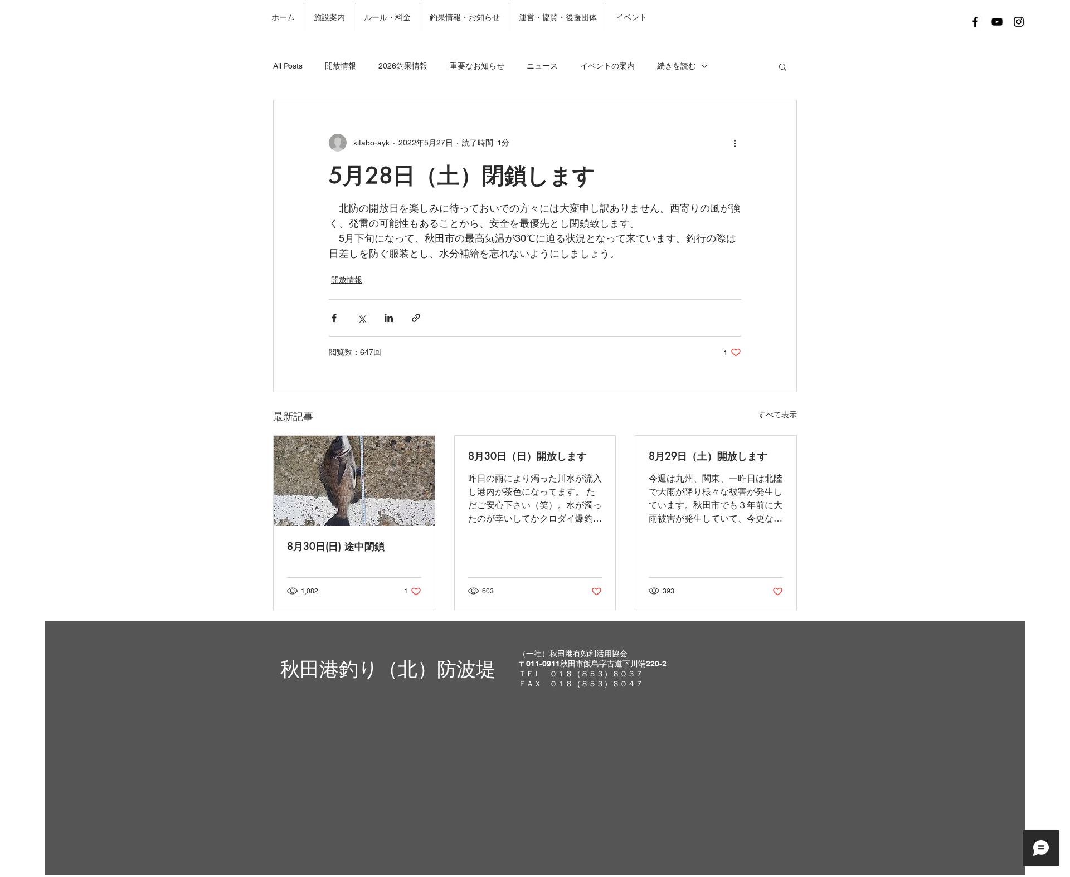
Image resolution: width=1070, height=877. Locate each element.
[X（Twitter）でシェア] (361, 318)
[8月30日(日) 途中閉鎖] (354, 481)
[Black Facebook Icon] (975, 21)
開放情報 (340, 65)
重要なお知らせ (477, 65)
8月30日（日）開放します (527, 455)
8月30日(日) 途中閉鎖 (336, 546)
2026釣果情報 (402, 65)
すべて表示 (777, 414)
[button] (782, 66)
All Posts (288, 65)
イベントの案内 (607, 65)
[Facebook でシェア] (334, 318)
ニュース (542, 65)
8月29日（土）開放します (708, 455)
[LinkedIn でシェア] (388, 318)
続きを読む (676, 65)
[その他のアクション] (734, 142)
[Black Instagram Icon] (1018, 21)
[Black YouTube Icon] (997, 21)
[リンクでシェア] (416, 318)
